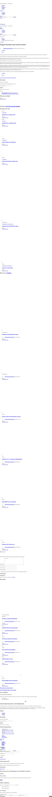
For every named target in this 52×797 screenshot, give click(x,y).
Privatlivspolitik (4, 737)
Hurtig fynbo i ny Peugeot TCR (8, 114)
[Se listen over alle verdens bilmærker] (26, 597)
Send (1, 796)
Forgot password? (3, 759)
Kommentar (2, 564)
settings (14, 577)
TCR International (13, 77)
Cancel (4, 796)
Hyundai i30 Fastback (6, 77)
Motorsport (4, 7)
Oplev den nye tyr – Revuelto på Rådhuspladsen (12, 459)
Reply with (2, 575)
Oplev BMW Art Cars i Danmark (9, 501)
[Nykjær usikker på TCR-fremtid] (26, 131)
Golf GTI (1, 77)
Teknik (3, 8)
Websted (1, 569)
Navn (1, 565)
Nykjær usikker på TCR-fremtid (9, 142)
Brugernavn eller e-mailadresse (5, 751)
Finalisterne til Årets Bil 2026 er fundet (10, 226)
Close (1, 780)
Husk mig (2, 755)
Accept (1, 779)
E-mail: (1, 85)
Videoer (3, 745)
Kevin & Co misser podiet (7, 267)
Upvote (1, 99)
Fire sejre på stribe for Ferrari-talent (9, 638)
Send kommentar (2, 573)
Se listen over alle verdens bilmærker (9, 618)
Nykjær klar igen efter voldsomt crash (10, 161)
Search (15, 750)
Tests (3, 6)
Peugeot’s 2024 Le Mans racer (8, 544)
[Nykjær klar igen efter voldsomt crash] (26, 151)
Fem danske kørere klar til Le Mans (7, 731)
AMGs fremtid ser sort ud (7, 658)
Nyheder (3, 5)
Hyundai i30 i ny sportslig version (9, 123)
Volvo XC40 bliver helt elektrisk (8, 649)
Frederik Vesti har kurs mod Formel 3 (10, 627)
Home (3, 735)
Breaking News (5, 224)
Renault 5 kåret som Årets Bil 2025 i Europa (11, 416)
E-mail (1, 567)
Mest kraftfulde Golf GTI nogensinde (9, 680)
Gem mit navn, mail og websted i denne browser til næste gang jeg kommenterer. (14, 571)
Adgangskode (2, 753)
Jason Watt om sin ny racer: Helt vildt (8, 733)
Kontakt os (4, 736)
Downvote (4, 99)
